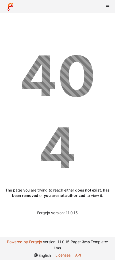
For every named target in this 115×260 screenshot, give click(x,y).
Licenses (63, 255)
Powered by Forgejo (24, 241)
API (78, 255)
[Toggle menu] (107, 6)
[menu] (42, 255)
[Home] (10, 6)
